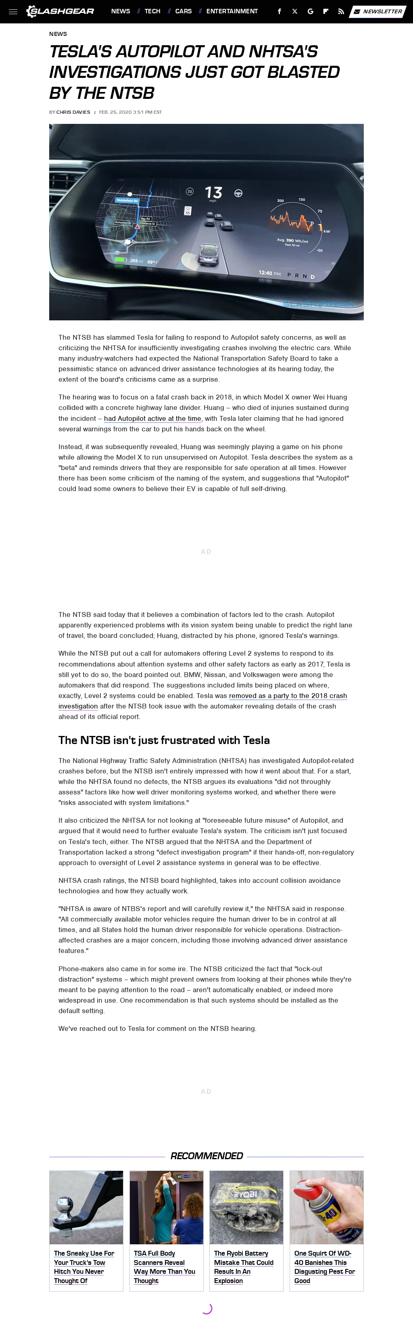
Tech (153, 11)
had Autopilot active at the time (152, 418)
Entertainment (232, 11)
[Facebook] (280, 11)
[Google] (311, 11)
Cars (183, 11)
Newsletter (383, 11)
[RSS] (341, 11)
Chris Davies (73, 112)
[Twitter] (295, 11)
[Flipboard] (326, 11)
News (120, 11)
